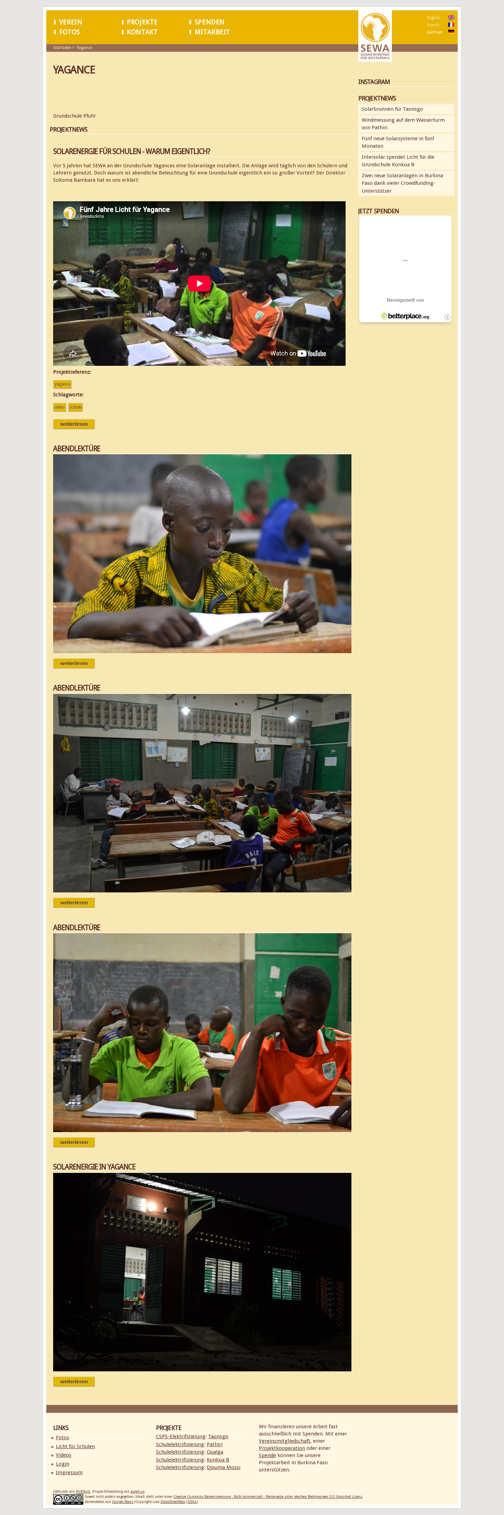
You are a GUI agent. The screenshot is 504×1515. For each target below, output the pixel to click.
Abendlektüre (76, 448)
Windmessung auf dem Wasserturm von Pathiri (403, 124)
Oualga (215, 1452)
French (433, 25)
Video (60, 407)
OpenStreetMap (172, 1502)
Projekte (142, 22)
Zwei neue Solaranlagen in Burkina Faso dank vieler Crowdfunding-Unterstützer (402, 183)
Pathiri (215, 1444)
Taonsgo (218, 1436)
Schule (76, 407)
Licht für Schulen (75, 1446)
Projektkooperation (282, 1448)
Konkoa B (218, 1460)
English (433, 17)
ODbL (192, 1502)
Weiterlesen (77, 424)
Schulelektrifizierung (180, 1444)
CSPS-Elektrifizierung (180, 1436)
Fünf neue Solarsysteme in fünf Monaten (398, 142)
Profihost (83, 1491)
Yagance (84, 47)
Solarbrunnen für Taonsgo (392, 109)
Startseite (62, 47)
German (434, 32)
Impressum (69, 1472)
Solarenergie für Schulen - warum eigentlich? (131, 151)
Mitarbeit (212, 32)
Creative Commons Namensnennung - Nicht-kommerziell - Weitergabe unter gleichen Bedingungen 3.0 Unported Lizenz (267, 1497)
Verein (70, 22)
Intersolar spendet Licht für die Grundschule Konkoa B (398, 161)
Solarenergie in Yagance (94, 1167)
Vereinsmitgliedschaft (284, 1441)
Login (62, 1464)
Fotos (69, 32)
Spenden (210, 22)
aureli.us (137, 1491)
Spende (267, 1455)
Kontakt (142, 32)
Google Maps (122, 1502)
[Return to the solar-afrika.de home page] (375, 58)
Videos (63, 1455)
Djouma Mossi (223, 1467)
